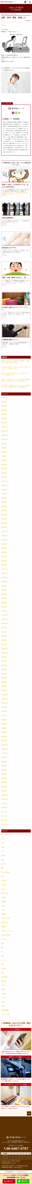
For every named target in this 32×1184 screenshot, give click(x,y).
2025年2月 (4, 472)
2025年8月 (4, 447)
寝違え (3, 847)
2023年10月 (4, 539)
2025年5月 (4, 460)
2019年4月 (4, 728)
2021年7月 (4, 631)
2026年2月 (4, 422)
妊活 (2, 964)
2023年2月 (4, 560)
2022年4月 (4, 598)
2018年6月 (4, 769)
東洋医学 (3, 981)
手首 (2, 972)
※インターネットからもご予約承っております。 (11, 1160)
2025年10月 (4, 439)
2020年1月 (4, 690)
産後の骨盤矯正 (19, 192)
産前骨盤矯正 (25, 192)
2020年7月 (4, 665)
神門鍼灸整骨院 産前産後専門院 (8, 1165)
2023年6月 (4, 548)
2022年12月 (4, 569)
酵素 (2, 868)
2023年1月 (4, 564)
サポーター (4, 939)
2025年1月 (4, 477)
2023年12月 (4, 531)
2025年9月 (4, 443)
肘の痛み (3, 897)
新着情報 (3, 25)
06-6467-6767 (17, 1148)
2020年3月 (4, 682)
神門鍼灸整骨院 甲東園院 (7, 1167)
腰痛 (2, 955)
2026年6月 (4, 406)
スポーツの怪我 (5, 918)
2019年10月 (4, 703)
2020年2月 (4, 686)
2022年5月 (4, 594)
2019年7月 (4, 715)
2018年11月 (4, 749)
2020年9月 (4, 657)
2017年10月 (4, 803)
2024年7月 (4, 502)
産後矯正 (4, 193)
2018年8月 (4, 761)
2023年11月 (4, 535)
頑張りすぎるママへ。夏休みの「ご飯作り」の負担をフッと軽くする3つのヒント (15, 361)
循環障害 (3, 901)
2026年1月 (4, 426)
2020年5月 (4, 673)
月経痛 (3, 989)
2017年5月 (4, 824)
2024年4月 (4, 514)
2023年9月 (4, 544)
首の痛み (3, 884)
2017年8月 (4, 811)
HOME (2, 14)
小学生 (3, 1006)
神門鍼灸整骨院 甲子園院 (22, 1165)
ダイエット (4, 997)
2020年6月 (4, 669)
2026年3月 (4, 418)
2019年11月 (4, 698)
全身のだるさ (5, 922)
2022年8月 (4, 585)
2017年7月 (4, 816)
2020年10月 (4, 652)
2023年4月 (4, 556)
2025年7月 (4, 452)
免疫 (2, 859)
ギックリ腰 (4, 834)
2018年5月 (4, 774)
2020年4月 (4, 677)
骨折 (2, 947)
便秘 (2, 943)
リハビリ (3, 960)
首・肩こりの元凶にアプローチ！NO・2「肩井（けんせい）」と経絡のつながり (15, 367)
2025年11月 (4, 435)
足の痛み (3, 993)
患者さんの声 (5, 893)
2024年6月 (4, 506)
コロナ (3, 889)
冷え (2, 851)
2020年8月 (4, 661)
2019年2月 (4, 736)
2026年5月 (4, 410)
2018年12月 (4, 744)
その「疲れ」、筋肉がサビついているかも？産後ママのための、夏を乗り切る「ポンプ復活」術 (15, 386)
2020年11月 (4, 648)
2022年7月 (4, 590)
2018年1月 (4, 790)
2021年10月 (4, 623)
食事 (2, 876)
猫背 (2, 838)
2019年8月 (4, 711)
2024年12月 (4, 481)
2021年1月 (4, 644)
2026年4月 (4, 414)
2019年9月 (4, 707)
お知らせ (3, 905)
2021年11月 (4, 619)
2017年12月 (4, 795)
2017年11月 (4, 799)
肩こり (3, 909)
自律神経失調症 (5, 935)
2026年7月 (4, 401)
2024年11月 (4, 485)
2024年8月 (4, 498)
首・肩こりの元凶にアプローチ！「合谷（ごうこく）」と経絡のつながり (15, 374)
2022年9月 (4, 581)
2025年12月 (4, 431)
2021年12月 (4, 615)
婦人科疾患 (4, 976)
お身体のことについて (10, 192)
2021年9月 (4, 627)
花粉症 (3, 855)
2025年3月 (4, 468)
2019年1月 (4, 740)
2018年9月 (4, 757)
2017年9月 (4, 807)
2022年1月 (4, 611)
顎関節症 (3, 914)
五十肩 (3, 985)
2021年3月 (4, 636)
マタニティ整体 (9, 193)
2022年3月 (4, 602)
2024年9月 (4, 493)
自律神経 (3, 968)
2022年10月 (4, 577)
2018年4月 (4, 778)
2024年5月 (4, 510)
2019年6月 (4, 719)
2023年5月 (4, 552)
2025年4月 (4, 464)
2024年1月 (4, 527)
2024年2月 (4, 523)
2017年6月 (4, 820)
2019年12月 (4, 694)
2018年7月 (4, 765)
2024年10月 (4, 489)
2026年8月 (4, 397)
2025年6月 (4, 456)
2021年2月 (4, 640)
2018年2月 (4, 786)
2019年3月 (4, 732)
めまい (3, 843)
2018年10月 (4, 753)
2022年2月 (4, 606)
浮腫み (3, 1002)
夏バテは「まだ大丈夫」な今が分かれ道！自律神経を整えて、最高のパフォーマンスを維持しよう (15, 380)
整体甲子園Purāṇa (18, 1167)
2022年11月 (4, 573)
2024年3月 (4, 518)
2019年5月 (4, 723)
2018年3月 (4, 782)
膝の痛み (3, 863)
